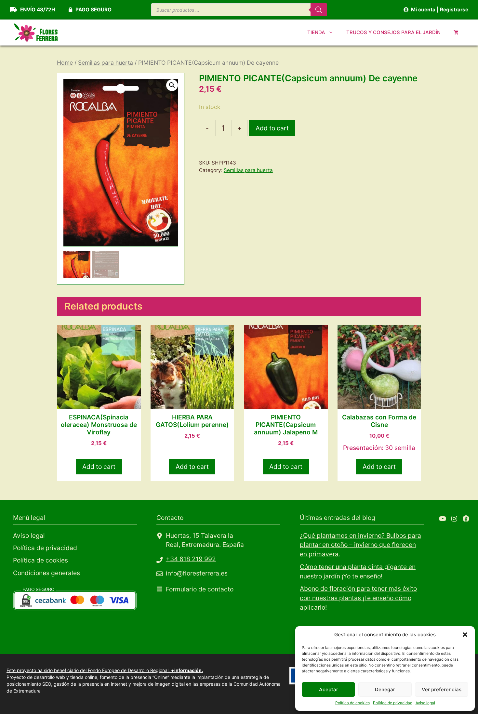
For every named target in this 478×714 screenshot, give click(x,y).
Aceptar (328, 689)
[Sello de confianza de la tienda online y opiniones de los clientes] (62, 636)
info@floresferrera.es (197, 573)
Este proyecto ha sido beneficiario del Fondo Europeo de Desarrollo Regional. (105, 670)
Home (65, 62)
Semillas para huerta (105, 62)
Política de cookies (352, 702)
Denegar (385, 689)
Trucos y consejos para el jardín (393, 32)
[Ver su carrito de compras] (456, 32)
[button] (465, 634)
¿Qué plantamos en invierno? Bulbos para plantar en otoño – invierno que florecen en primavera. (360, 545)
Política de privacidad (392, 702)
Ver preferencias (441, 689)
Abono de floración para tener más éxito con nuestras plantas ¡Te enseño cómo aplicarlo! (358, 598)
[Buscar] (319, 9)
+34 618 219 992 (191, 559)
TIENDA (316, 32)
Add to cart (272, 128)
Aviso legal (425, 702)
